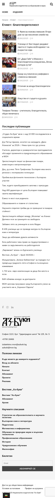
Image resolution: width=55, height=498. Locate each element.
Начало (5, 20)
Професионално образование (17, 438)
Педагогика (7, 425)
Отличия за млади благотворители (34, 86)
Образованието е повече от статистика (20, 203)
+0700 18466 (8, 339)
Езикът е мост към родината (15, 198)
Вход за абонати (10, 363)
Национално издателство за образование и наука (27, 6)
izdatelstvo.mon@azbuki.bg (14, 344)
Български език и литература (17, 421)
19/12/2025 (23, 81)
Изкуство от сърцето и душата (32, 98)
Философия (8, 449)
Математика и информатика (16, 428)
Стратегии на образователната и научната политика (23, 416)
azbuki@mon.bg (9, 347)
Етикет (13, 20)
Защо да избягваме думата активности (20, 237)
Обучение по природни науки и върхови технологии (22, 433)
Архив (5, 402)
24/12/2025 (23, 54)
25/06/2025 (23, 90)
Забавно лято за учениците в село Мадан (21, 224)
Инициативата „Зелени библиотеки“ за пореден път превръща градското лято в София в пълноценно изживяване (26, 263)
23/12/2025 (23, 69)
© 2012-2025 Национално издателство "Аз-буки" (21, 493)
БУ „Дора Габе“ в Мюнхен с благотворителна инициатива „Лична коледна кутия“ (35, 62)
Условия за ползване (11, 488)
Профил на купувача (34, 488)
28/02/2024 (8, 117)
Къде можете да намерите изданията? (21, 359)
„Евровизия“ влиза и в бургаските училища (22, 250)
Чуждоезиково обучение (14, 445)
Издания (18, 12)
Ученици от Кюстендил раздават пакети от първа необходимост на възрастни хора (33, 47)
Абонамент (7, 374)
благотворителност (26, 20)
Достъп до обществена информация (17, 485)
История (6, 442)
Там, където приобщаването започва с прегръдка (25, 185)
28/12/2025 (23, 38)
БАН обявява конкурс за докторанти (18, 279)
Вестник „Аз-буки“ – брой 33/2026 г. (18, 255)
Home (5, 12)
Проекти (6, 377)
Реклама (6, 381)
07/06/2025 (23, 102)
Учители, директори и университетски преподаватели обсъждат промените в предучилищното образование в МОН (27, 153)
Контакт (6, 370)
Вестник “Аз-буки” (11, 395)
